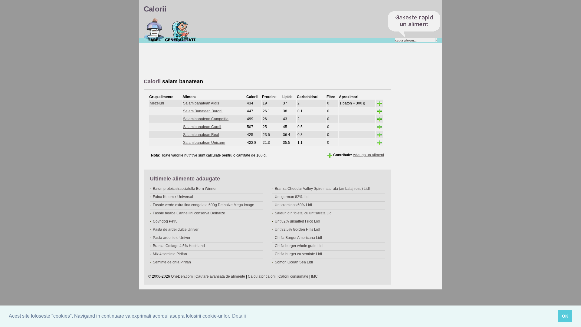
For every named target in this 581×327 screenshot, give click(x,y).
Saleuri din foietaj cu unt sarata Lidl (304, 213)
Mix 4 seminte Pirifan (170, 254)
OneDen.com (182, 276)
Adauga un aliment (368, 155)
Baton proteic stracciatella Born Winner (185, 189)
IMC (314, 276)
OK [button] (565, 316)
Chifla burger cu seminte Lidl (298, 254)
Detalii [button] (239, 316)
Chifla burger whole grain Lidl (299, 246)
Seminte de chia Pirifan (172, 262)
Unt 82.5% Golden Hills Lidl (297, 229)
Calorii (154, 30)
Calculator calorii (262, 276)
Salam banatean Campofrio (205, 119)
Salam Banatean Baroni (202, 111)
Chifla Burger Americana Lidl (298, 238)
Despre (180, 30)
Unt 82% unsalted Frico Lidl (297, 221)
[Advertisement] (254, 60)
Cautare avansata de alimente (220, 276)
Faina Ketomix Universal (173, 197)
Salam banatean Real (201, 135)
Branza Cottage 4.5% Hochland (179, 246)
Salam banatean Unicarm (204, 142)
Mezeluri (157, 103)
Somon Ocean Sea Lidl (294, 262)
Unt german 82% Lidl (292, 197)
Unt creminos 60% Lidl (293, 205)
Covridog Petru (165, 221)
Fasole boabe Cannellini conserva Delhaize (189, 213)
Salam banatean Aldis (201, 103)
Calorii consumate (293, 276)
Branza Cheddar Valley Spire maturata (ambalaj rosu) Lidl (322, 189)
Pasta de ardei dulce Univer (176, 229)
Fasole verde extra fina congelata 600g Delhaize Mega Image (203, 205)
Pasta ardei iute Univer (171, 238)
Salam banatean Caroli (202, 127)
